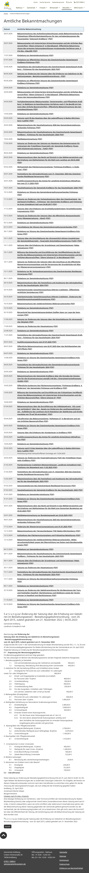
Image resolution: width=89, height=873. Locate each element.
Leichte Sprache (45, 2)
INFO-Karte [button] (78, 8)
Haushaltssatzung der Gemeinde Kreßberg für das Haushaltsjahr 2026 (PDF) (50, 188)
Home (36, 2)
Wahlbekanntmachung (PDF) (29, 139)
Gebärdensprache (58, 2)
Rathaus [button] (19, 8)
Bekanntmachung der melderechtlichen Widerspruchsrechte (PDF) (46, 303)
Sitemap (62, 856)
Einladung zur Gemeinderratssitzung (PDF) (35, 494)
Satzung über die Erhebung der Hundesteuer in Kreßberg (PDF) (44, 432)
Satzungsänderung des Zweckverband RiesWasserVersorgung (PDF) (46, 485)
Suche (70, 2)
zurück (7, 826)
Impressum (64, 860)
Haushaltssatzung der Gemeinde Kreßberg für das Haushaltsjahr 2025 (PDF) (50, 490)
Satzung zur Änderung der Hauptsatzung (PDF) (37, 326)
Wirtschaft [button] (54, 8)
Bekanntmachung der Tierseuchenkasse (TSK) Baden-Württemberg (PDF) (48, 531)
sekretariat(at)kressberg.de (15, 864)
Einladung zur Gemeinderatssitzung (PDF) (35, 55)
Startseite (63, 852)
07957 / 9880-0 (9, 861)
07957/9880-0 (79, 2)
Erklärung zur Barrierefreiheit (71, 868)
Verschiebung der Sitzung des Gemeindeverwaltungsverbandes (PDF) (47, 227)
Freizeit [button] (43, 8)
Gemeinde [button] (31, 8)
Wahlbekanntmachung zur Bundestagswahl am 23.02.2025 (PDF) (45, 515)
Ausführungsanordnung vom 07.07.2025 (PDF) (36, 342)
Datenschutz (64, 864)
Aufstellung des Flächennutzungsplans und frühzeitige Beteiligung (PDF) (48, 535)
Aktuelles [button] (66, 8)
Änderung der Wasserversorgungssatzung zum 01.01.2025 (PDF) (44, 526)
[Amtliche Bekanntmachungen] (8, 5)
